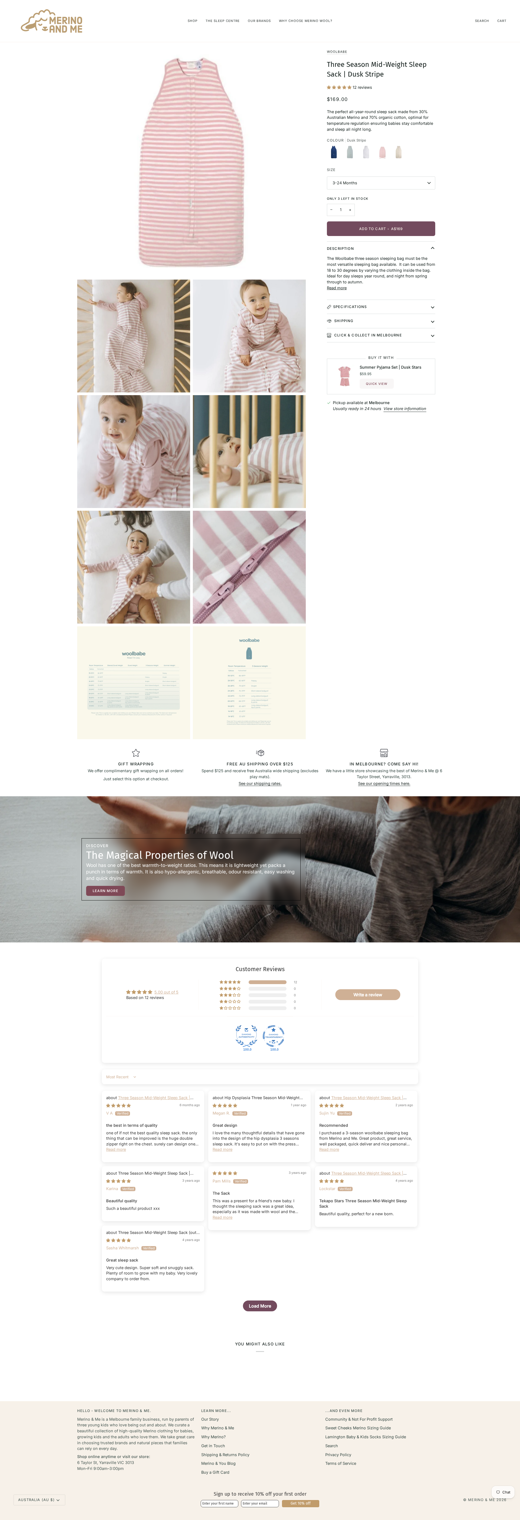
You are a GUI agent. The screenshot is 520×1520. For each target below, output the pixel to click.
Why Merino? (213, 1436)
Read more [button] (116, 1149)
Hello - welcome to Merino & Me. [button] (114, 1410)
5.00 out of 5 (166, 992)
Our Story (210, 1419)
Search (331, 1445)
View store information (405, 408)
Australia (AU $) (36, 1500)
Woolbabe (337, 52)
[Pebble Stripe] (367, 154)
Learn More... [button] (216, 1410)
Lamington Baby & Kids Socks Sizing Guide (365, 1436)
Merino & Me (481, 1500)
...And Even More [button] (344, 1410)
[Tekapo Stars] (335, 154)
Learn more (105, 891)
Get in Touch (213, 1445)
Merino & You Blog (218, 1463)
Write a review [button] (367, 994)
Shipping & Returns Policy (225, 1454)
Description (340, 248)
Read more (337, 288)
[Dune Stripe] (398, 154)
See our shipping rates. (260, 783)
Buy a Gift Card (215, 1472)
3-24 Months (345, 183)
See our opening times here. (384, 783)
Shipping (343, 321)
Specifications (350, 306)
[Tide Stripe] (351, 154)
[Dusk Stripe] (384, 154)
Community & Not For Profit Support (359, 1419)
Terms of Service (340, 1463)
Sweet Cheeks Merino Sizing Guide (358, 1428)
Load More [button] (260, 1306)
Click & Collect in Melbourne (367, 335)
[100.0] (246, 1036)
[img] (118, 1105)
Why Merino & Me (217, 1428)
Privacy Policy (338, 1454)
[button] (193, 21)
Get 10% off (301, 1503)
